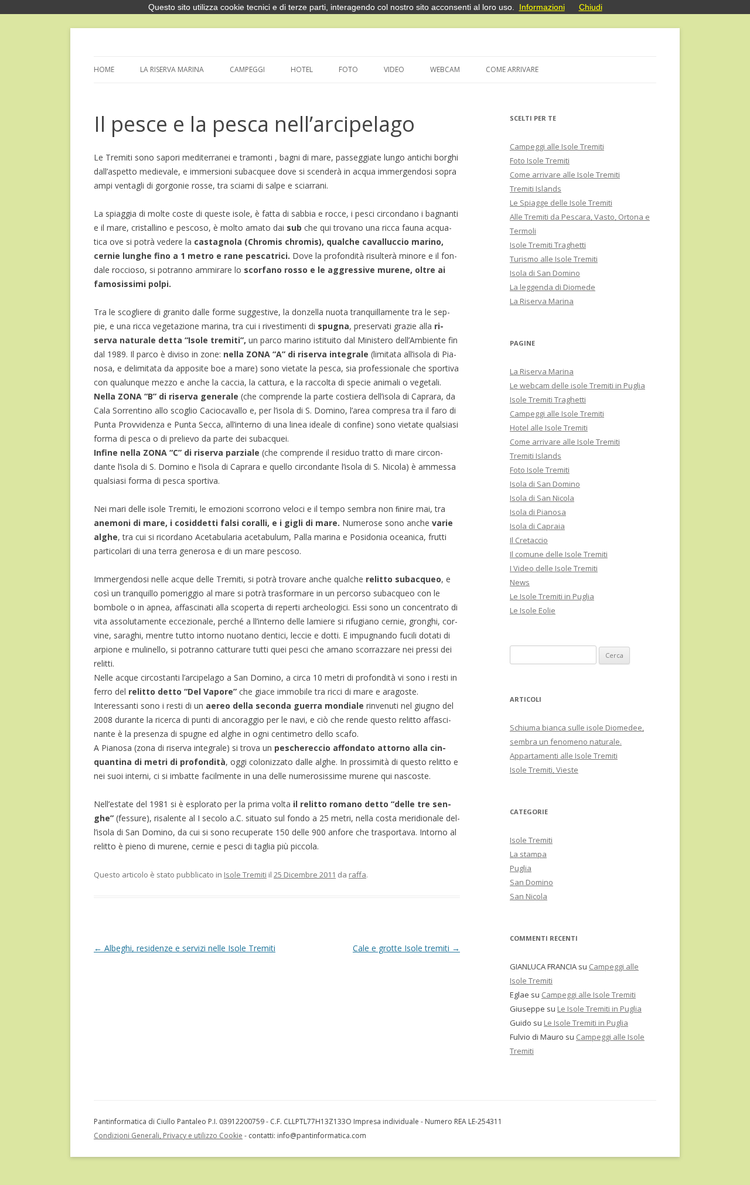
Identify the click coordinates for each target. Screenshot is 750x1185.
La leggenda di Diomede (552, 287)
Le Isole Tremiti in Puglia (552, 596)
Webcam (445, 69)
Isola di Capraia (537, 526)
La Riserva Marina (172, 69)
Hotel (302, 69)
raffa (357, 874)
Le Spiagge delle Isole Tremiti (561, 202)
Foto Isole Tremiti (540, 160)
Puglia (520, 868)
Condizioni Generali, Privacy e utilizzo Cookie (168, 1135)
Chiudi (590, 7)
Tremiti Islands (535, 188)
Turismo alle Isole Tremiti (554, 259)
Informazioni (542, 7)
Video (394, 69)
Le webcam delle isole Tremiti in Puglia (577, 385)
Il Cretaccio (529, 540)
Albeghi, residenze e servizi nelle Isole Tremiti (184, 948)
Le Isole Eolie (532, 610)
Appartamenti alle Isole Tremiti (564, 755)
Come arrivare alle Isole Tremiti (565, 174)
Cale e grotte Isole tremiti (406, 948)
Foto (348, 69)
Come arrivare (512, 69)
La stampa (528, 854)
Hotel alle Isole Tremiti (549, 427)
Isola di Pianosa (538, 512)
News (520, 582)
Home (104, 69)
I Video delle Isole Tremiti (554, 568)
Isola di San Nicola (542, 498)
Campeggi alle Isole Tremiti (557, 146)
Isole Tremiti (245, 874)
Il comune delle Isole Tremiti (559, 554)
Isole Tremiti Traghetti (548, 245)
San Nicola (528, 896)
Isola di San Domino (545, 273)
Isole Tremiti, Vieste (544, 769)
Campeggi (247, 69)
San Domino (531, 882)
